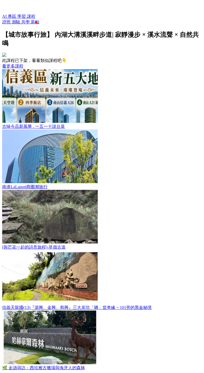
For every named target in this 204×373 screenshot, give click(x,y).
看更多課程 (12, 66)
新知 (35, 22)
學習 (22, 16)
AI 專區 (9, 16)
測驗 (16, 22)
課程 (31, 16)
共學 (26, 22)
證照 (7, 22)
